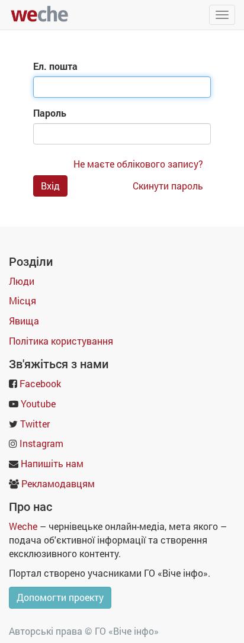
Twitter (35, 423)
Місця (22, 300)
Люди (21, 281)
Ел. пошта (55, 66)
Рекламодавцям (58, 483)
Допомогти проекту (60, 597)
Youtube (38, 403)
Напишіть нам (52, 463)
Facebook (40, 383)
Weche (23, 526)
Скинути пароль (168, 185)
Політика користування (61, 341)
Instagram (41, 443)
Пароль (49, 113)
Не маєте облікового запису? (138, 163)
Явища (24, 320)
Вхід (50, 185)
